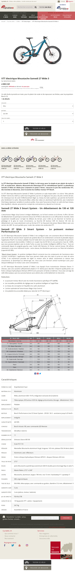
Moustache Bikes (9, 81)
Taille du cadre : (6, 118)
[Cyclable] (7, 7)
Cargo (15, 16)
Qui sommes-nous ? (11, 534)
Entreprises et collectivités (48, 536)
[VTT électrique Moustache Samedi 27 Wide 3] (37, 50)
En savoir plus (25, 86)
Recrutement (9, 538)
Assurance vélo (44, 538)
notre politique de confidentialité (57, 527)
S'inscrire (66, 518)
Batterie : (3, 110)
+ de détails (5, 99)
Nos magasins (44, 534)
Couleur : (4, 103)
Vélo (6, 16)
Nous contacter (10, 536)
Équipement (67, 16)
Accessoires (55, 16)
